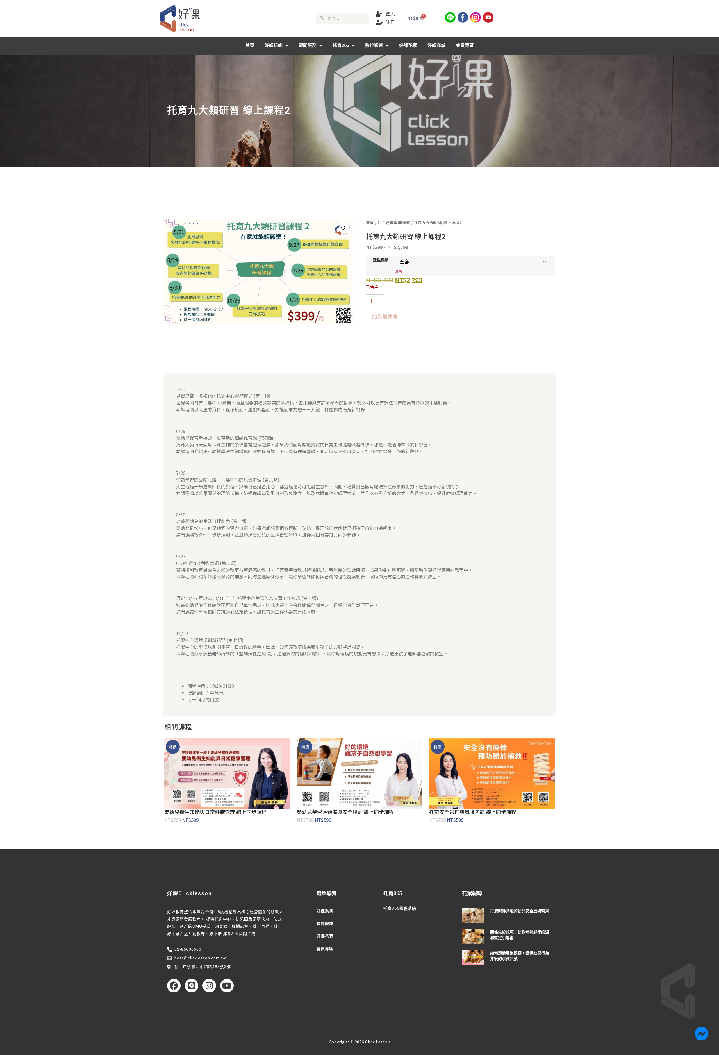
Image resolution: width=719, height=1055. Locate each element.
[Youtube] (227, 985)
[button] (344, 228)
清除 (398, 271)
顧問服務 (308, 45)
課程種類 (380, 260)
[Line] (191, 985)
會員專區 (465, 45)
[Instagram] (209, 985)
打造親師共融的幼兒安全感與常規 (519, 911)
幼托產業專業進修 (393, 222)
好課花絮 (408, 45)
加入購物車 (385, 316)
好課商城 (436, 45)
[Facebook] (174, 985)
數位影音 (374, 45)
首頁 (249, 45)
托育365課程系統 (399, 908)
